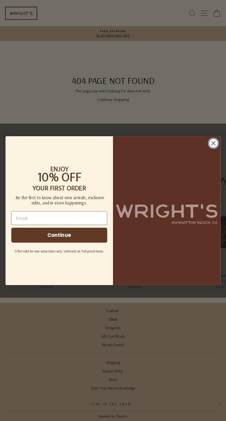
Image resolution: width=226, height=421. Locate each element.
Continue (59, 235)
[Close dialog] (213, 143)
